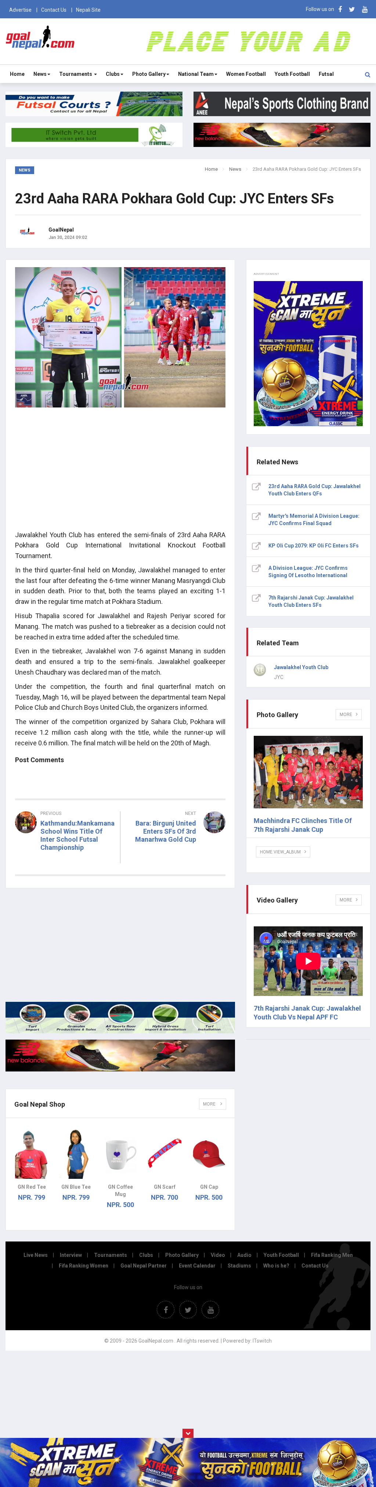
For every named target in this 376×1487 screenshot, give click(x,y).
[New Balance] (120, 1070)
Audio (244, 1255)
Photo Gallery (149, 74)
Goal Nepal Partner (143, 1266)
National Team (196, 74)
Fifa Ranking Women (83, 1266)
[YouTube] (364, 9)
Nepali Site (88, 10)
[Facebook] (340, 9)
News (40, 74)
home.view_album (280, 852)
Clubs (113, 74)
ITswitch (262, 1341)
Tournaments (76, 74)
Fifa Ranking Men (332, 1255)
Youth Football (292, 74)
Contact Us (53, 10)
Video (218, 1255)
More (210, 1104)
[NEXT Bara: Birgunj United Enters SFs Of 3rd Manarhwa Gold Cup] (177, 853)
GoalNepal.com (40, 41)
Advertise (20, 10)
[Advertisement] (120, 473)
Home (17, 74)
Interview (71, 1255)
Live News (36, 1255)
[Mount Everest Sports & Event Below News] (120, 1031)
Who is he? (276, 1266)
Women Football (246, 74)
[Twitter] (352, 9)
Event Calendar (197, 1266)
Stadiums (239, 1266)
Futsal (326, 74)
